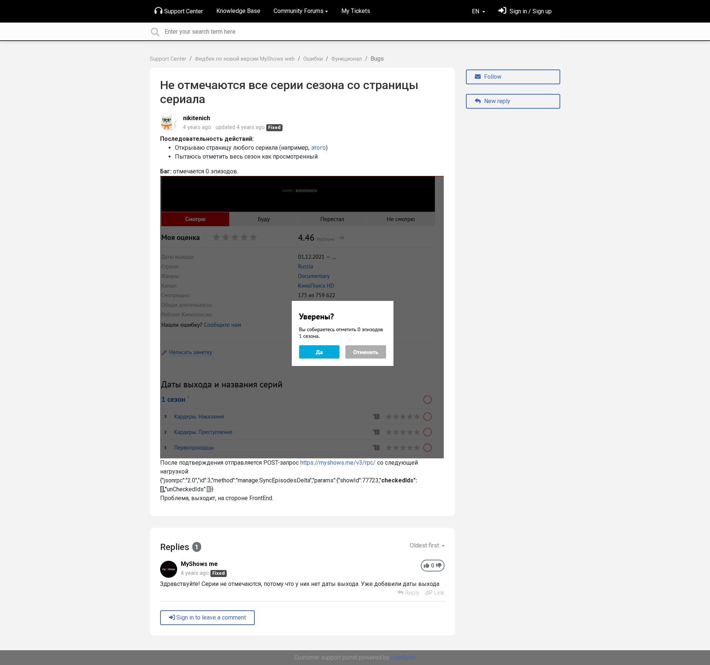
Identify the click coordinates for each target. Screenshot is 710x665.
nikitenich (196, 118)
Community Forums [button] (299, 10)
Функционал (346, 59)
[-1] (439, 565)
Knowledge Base (238, 10)
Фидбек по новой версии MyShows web (245, 59)
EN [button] (476, 11)
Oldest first (425, 545)
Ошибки (313, 59)
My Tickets (355, 10)
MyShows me (199, 563)
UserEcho (403, 657)
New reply (496, 101)
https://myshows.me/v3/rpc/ (338, 462)
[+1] (426, 565)
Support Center (183, 11)
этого (318, 147)
